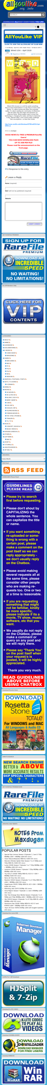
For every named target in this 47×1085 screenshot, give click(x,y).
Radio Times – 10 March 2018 (31, 47)
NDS (8, 363)
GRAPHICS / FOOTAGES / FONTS (14, 379)
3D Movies (10, 392)
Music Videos (11, 429)
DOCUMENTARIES (10, 347)
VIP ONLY (7, 450)
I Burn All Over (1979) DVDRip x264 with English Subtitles (23, 908)
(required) (11, 183)
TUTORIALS (8, 444)
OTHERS (7, 434)
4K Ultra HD (11, 395)
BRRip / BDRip (11, 400)
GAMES (6, 358)
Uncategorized (10, 447)
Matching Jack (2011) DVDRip (14, 888)
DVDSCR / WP (11, 408)
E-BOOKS (7, 350)
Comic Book (11, 353)
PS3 (8, 371)
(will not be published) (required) (18, 191)
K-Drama (10, 384)
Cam (8, 403)
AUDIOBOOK (8, 345)
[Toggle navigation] (5, 25)
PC (8, 366)
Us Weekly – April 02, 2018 (14, 47)
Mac (8, 439)
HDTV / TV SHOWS (10, 382)
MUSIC (6, 423)
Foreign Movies (12, 413)
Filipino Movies (12, 410)
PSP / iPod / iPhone (13, 416)
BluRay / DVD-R (12, 397)
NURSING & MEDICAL (11, 431)
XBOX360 (10, 376)
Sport (6, 442)
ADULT (6, 340)
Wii (8, 374)
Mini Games (11, 361)
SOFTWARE (8, 437)
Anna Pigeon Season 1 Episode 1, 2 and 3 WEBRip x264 (23, 891)
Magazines (10, 355)
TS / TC (9, 421)
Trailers (10, 418)
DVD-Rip (9, 405)
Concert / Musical (13, 426)
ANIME (6, 342)
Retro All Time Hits (10, 878)
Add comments (37, 54)
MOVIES (7, 389)
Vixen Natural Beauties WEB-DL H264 (17, 859)
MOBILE (6, 387)
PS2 (8, 368)
